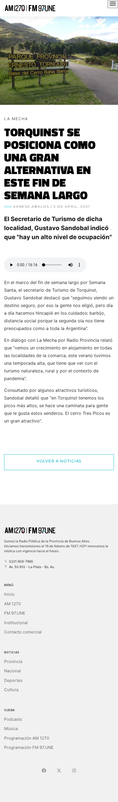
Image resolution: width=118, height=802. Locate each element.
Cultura (11, 689)
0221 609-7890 (20, 561)
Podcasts (13, 719)
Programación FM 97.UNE (29, 747)
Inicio (9, 594)
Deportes (13, 680)
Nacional (12, 670)
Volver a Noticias (59, 461)
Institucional (16, 622)
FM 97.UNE (14, 613)
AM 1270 (12, 603)
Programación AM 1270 (26, 738)
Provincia (13, 661)
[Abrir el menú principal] (113, 4)
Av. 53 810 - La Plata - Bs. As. (31, 567)
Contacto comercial (23, 632)
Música (11, 728)
